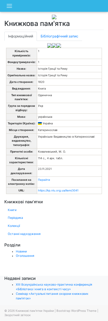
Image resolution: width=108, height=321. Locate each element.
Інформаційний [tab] (20, 36)
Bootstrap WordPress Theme (76, 310)
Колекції (14, 226)
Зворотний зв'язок (17, 315)
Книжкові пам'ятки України (35, 310)
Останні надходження (24, 234)
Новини (21, 251)
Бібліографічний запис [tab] (59, 36)
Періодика (15, 218)
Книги (12, 210)
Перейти (44, 179)
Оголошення (25, 256)
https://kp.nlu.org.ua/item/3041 (58, 190)
